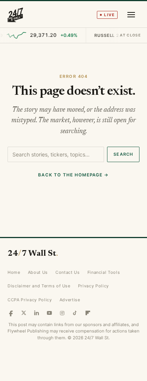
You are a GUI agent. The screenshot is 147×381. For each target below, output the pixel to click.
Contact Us (67, 272)
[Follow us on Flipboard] (87, 313)
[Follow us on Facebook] (11, 313)
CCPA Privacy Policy (30, 299)
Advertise (70, 299)
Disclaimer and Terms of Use (39, 285)
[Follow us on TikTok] (75, 313)
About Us (38, 272)
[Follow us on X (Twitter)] (23, 313)
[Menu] (131, 14)
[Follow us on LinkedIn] (36, 313)
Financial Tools (103, 272)
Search (123, 154)
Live (109, 14)
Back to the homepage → (73, 175)
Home (14, 272)
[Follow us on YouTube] (49, 313)
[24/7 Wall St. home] (15, 14)
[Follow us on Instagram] (62, 313)
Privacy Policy (93, 285)
